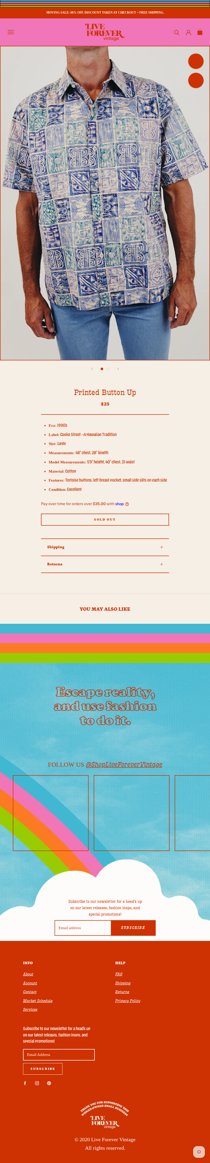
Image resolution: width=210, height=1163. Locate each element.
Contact (30, 991)
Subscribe (133, 928)
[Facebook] (25, 1083)
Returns (54, 564)
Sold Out (105, 520)
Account (30, 983)
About (28, 974)
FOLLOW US (105, 764)
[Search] (177, 32)
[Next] (118, 369)
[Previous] (92, 369)
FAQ (118, 974)
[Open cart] (199, 32)
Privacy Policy (127, 1000)
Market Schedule (37, 1000)
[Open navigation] (11, 32)
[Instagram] (37, 1083)
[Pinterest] (49, 1083)
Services (30, 1009)
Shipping (55, 547)
